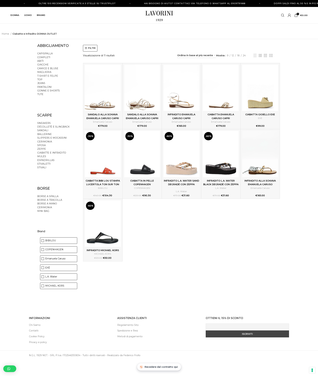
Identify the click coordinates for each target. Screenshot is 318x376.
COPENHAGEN (142, 188)
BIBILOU (102, 188)
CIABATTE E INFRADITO (51, 152)
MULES (41, 156)
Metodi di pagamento (130, 336)
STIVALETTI (44, 163)
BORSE (43, 188)
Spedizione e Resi (127, 330)
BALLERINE (44, 134)
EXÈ (260, 118)
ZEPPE (41, 148)
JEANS (41, 83)
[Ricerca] (282, 15)
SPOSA (41, 145)
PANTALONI (44, 86)
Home (6, 33)
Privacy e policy (38, 342)
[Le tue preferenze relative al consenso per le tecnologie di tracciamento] (312, 370)
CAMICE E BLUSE (47, 68)
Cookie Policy (37, 336)
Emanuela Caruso (102, 121)
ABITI (40, 60)
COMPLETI (43, 57)
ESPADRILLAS (45, 160)
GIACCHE (43, 64)
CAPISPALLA (45, 53)
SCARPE (44, 115)
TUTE (40, 94)
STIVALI (41, 167)
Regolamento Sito (128, 324)
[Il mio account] (289, 15)
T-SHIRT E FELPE (47, 75)
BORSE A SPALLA (47, 196)
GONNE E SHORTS (48, 90)
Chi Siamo (35, 324)
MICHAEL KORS (102, 253)
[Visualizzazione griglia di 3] (265, 56)
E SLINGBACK (61, 126)
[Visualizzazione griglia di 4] (271, 56)
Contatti (33, 330)
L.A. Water (181, 191)
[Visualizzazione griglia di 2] (260, 56)
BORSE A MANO (47, 203)
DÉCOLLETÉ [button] (44, 126)
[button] (9, 368)
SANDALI (42, 130)
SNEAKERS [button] (44, 123)
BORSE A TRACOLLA (49, 199)
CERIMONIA (44, 141)
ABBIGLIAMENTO (53, 45)
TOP (39, 79)
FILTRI (92, 48)
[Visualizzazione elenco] (255, 56)
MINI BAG (43, 211)
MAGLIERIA (44, 72)
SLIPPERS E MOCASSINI (52, 137)
